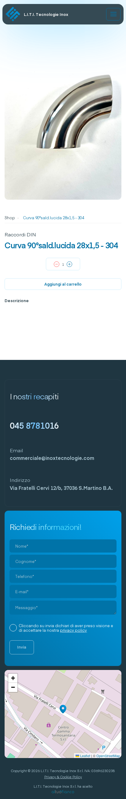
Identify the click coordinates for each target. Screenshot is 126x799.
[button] (63, 709)
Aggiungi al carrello (63, 284)
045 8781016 (34, 425)
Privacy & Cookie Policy (63, 777)
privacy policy (73, 630)
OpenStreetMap (108, 755)
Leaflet (84, 755)
